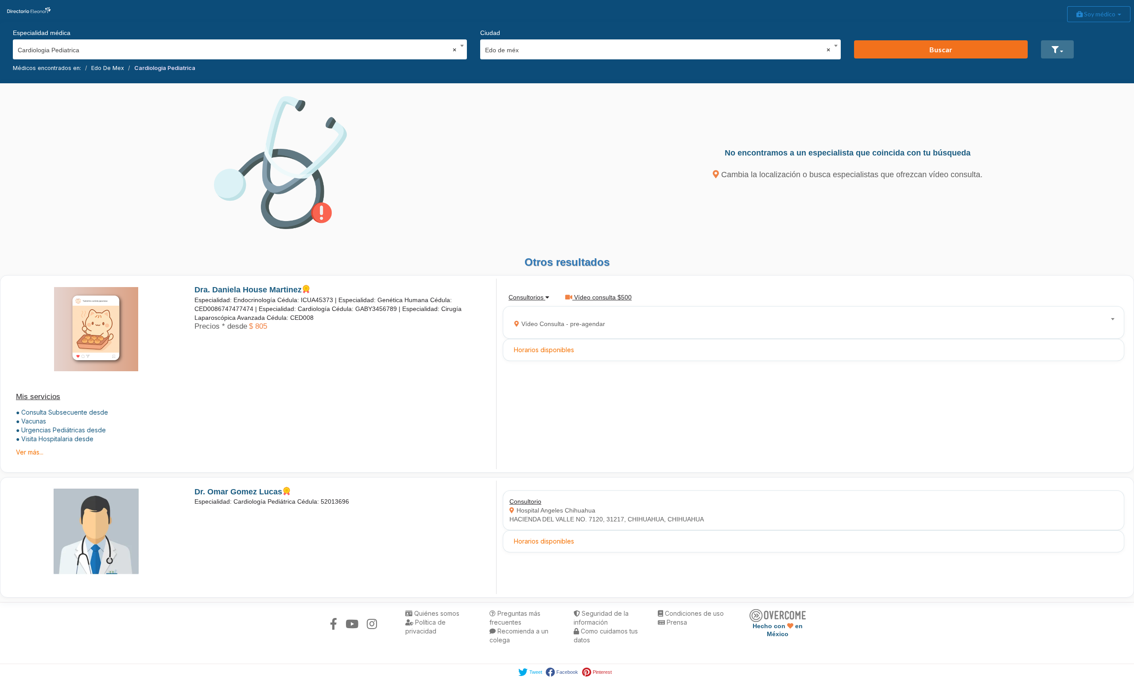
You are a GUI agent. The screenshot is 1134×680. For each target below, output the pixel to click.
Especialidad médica (41, 32)
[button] (1057, 49)
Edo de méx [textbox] (657, 50)
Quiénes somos (435, 613)
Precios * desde (220, 326)
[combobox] (237, 48)
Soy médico (1100, 14)
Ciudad (490, 32)
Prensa (676, 622)
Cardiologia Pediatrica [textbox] (237, 50)
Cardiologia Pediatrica (164, 68)
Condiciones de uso (693, 613)
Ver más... (29, 452)
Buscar (940, 49)
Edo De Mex (107, 68)
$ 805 (258, 326)
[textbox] (810, 322)
